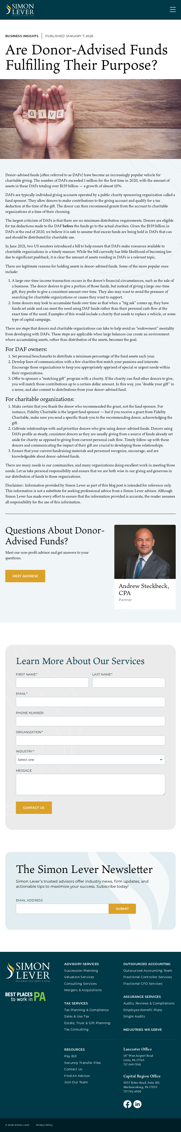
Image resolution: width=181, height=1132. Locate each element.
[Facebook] (127, 1104)
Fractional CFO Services (143, 983)
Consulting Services (80, 983)
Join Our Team (76, 1082)
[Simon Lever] (27, 981)
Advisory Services (81, 964)
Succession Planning (81, 970)
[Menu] (173, 9)
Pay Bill (70, 1056)
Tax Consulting (76, 1029)
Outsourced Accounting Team (147, 970)
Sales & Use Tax (76, 1016)
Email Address (29, 900)
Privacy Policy (44, 1125)
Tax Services (76, 1003)
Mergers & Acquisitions (83, 990)
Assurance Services (142, 997)
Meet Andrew (25, 576)
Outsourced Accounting (147, 964)
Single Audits (134, 1016)
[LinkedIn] (137, 1104)
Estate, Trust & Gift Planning (87, 1023)
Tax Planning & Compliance (86, 1010)
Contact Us (34, 808)
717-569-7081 (132, 1064)
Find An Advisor (77, 1076)
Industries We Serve (142, 1029)
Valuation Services (79, 977)
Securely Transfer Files (82, 1063)
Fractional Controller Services (147, 977)
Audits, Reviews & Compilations (149, 1003)
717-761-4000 (132, 1091)
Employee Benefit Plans (142, 1010)
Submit (122, 909)
